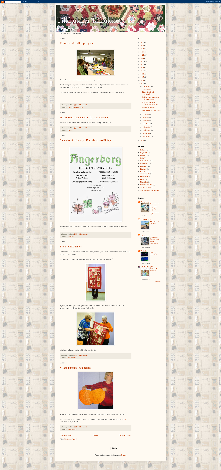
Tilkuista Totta (146, 219)
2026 (142, 42)
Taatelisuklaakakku (146, 187)
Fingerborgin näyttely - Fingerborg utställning (85, 140)
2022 (142, 55)
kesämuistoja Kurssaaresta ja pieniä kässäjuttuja (154, 240)
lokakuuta (146, 114)
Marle (143, 235)
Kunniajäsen (144, 176)
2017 (142, 71)
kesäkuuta (146, 120)
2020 (142, 61)
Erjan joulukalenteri (71, 246)
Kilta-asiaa (143, 166)
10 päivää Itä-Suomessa (154, 222)
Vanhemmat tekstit (125, 435)
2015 (142, 77)
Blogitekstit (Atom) (70, 439)
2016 (142, 74)
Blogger (123, 455)
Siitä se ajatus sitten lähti (154, 254)
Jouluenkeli (144, 163)
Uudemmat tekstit (66, 435)
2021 (142, 58)
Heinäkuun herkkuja (153, 269)
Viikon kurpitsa (72, 429)
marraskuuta (147, 89)
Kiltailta (142, 169)
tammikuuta (147, 136)
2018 (142, 67)
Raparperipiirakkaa (146, 185)
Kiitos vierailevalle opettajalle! (77, 43)
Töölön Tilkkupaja (147, 266)
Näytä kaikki (158, 281)
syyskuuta (146, 117)
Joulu (142, 158)
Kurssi (142, 179)
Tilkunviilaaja (145, 202)
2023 (142, 52)
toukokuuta (146, 124)
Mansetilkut (144, 182)
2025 (142, 45)
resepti (123, 419)
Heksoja (142, 155)
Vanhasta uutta (78, 107)
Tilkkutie (144, 251)
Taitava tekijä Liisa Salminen (149, 190)
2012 (142, 140)
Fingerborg (71, 236)
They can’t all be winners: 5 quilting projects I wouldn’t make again (154, 209)
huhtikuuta (146, 127)
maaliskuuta (147, 130)
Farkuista (70, 107)
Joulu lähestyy (72, 357)
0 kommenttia (83, 105)
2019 (142, 64)
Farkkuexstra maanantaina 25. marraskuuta (84, 117)
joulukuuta (146, 86)
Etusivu (95, 435)
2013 (142, 83)
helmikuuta (146, 133)
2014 (142, 80)
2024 (142, 49)
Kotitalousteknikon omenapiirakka (146, 173)
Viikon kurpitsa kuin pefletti (75, 367)
